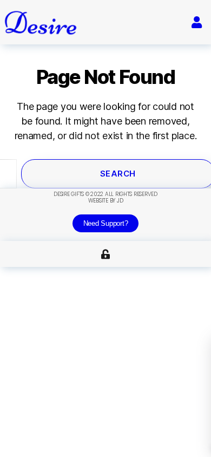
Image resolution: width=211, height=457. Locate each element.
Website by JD (105, 201)
